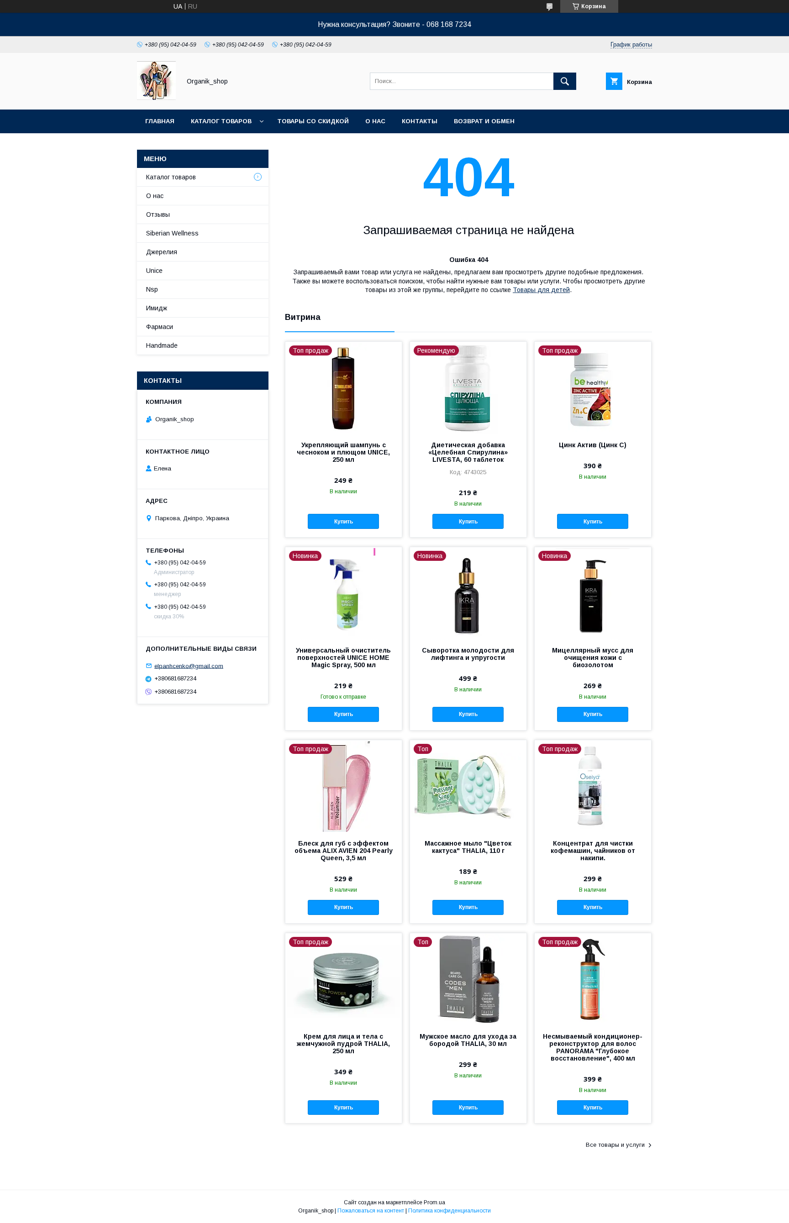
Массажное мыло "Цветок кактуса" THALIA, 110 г (468, 847)
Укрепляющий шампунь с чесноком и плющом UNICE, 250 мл (343, 452)
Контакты (419, 121)
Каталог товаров (221, 121)
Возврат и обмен (484, 121)
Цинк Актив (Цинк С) (592, 445)
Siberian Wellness (172, 233)
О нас (375, 121)
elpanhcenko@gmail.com (188, 665)
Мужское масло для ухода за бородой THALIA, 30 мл (468, 1040)
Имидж (156, 308)
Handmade (162, 345)
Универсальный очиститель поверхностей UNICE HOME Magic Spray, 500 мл (343, 658)
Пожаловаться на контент (370, 1210)
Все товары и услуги (615, 1144)
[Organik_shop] (156, 97)
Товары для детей (541, 289)
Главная (159, 121)
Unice (154, 270)
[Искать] (564, 81)
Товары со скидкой (313, 121)
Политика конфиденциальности (449, 1210)
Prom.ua (434, 1202)
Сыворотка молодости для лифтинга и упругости (468, 654)
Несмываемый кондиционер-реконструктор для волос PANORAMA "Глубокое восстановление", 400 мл (592, 1047)
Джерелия (161, 252)
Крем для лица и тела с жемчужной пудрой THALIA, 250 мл (343, 1044)
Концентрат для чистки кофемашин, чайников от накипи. (593, 851)
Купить (343, 521)
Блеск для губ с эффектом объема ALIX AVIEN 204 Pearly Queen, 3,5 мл (344, 851)
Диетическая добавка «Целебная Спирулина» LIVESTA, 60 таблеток (468, 452)
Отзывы (158, 214)
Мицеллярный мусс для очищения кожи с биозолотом (592, 658)
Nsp (152, 289)
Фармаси (159, 326)
